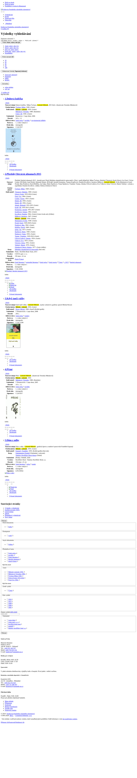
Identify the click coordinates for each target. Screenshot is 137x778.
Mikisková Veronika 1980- (16, 574)
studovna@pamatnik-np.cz (14, 652)
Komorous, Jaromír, (21, 210)
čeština (10, 544)
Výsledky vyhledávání (12, 508)
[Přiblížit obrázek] (5, 280)
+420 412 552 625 (10, 683)
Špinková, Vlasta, (20, 234)
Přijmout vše (5, 722)
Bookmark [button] (12, 166)
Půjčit (7, 103)
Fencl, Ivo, (18, 196)
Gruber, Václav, (20, 198)
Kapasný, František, (22, 451)
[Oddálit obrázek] (7, 280)
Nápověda (8, 20)
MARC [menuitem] (7, 80)
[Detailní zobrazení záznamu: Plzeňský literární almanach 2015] (16, 271)
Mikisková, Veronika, (22, 112)
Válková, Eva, (19, 241)
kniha (10, 527)
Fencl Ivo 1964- (13, 580)
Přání (8, 369)
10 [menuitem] (5, 60)
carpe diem (11, 620)
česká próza (19, 120)
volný (10, 535)
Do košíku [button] (12, 164)
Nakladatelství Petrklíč (23, 453)
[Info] (13, 280)
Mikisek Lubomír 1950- (16, 572)
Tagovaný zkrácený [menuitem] (11, 75)
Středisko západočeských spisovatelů (26, 249)
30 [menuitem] (5, 64)
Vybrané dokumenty (15, 170)
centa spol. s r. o (13, 622)
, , (21, 109)
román (34, 464)
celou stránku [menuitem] (9, 87)
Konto (7, 16)
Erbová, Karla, (19, 194)
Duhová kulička (14, 98)
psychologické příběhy (38, 120)
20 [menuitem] (5, 62)
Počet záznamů (7, 57)
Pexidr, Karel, (19, 223)
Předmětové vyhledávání (12, 515)
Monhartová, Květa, (21, 221)
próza (28, 464)
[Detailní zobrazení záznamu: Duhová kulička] (13, 152)
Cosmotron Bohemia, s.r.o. (23, 715)
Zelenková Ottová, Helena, (23, 247)
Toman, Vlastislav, (21, 236)
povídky (27, 120)
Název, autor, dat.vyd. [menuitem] (12, 48)
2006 (10, 605)
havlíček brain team (14, 624)
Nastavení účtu (9, 18)
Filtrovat (4, 521)
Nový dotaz (8, 517)
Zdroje (7, 513)
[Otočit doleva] (5, 358)
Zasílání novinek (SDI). (12, 510)
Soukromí (8, 705)
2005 (10, 607)
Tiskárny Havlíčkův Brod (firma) (26, 455)
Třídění (11, 42)
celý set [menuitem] (7, 89)
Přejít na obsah (9, 2)
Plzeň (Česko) (19, 259)
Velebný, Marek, (20, 245)
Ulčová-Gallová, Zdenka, (23, 238)
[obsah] (11, 287)
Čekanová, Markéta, (21, 192)
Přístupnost (8, 703)
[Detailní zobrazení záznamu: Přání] (13, 418)
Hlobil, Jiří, (18, 201)
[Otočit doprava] (7, 358)
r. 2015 (66, 262)
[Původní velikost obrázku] (9, 280)
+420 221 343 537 (10, 648)
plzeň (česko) (12, 561)
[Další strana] (11, 358)
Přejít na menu (9, 4)
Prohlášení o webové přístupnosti (15, 6)
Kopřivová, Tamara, (21, 212)
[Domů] (15, 9)
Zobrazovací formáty (14, 71)
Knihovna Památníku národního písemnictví (15, 27)
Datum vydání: (9, 612)
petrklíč (10, 626)
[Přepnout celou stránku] (11, 280)
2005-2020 (13, 612)
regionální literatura (32, 262)
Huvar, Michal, (20, 309)
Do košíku (5, 84)
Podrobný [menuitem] (8, 76)
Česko (60, 262)
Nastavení (12, 722)
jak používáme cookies (70, 719)
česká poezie (53, 262)
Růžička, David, (20, 227)
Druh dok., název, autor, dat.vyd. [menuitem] (15, 51)
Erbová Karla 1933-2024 (16, 578)
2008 (10, 603)
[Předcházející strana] (9, 358)
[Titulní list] (13, 487)
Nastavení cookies (10, 710)
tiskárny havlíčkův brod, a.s (17, 628)
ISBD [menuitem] (7, 78)
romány (27, 316)
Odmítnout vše (19, 722)
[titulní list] (12, 285)
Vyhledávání (9, 15)
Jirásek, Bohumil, (20, 205)
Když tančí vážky (14, 298)
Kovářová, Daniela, (21, 214)
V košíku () (5, 29)
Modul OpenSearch (11, 707)
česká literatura (20, 262)
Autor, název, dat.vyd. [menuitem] (12, 46)
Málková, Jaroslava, (21, 216)
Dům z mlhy (12, 440)
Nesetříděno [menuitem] (8, 53)
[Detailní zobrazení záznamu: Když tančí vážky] (13, 347)
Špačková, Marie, (20, 232)
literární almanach (75, 262)
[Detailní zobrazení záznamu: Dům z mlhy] (9, 473)
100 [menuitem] (6, 67)
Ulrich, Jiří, (19, 114)
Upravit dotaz (9, 512)
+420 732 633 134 (11, 650)
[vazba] (11, 283)
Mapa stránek (9, 701)
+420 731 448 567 (11, 684)
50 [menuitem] (5, 66)
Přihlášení (8, 23)
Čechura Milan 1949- (15, 576)
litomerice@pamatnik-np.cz (14, 686)
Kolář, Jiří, (18, 207)
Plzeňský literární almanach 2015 (23, 174)
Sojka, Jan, (18, 229)
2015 (10, 601)
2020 (10, 599)
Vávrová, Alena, (20, 243)
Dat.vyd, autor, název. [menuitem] (12, 49)
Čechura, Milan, (21, 107)
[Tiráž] (11, 489)
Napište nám (9, 708)
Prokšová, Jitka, (20, 225)
